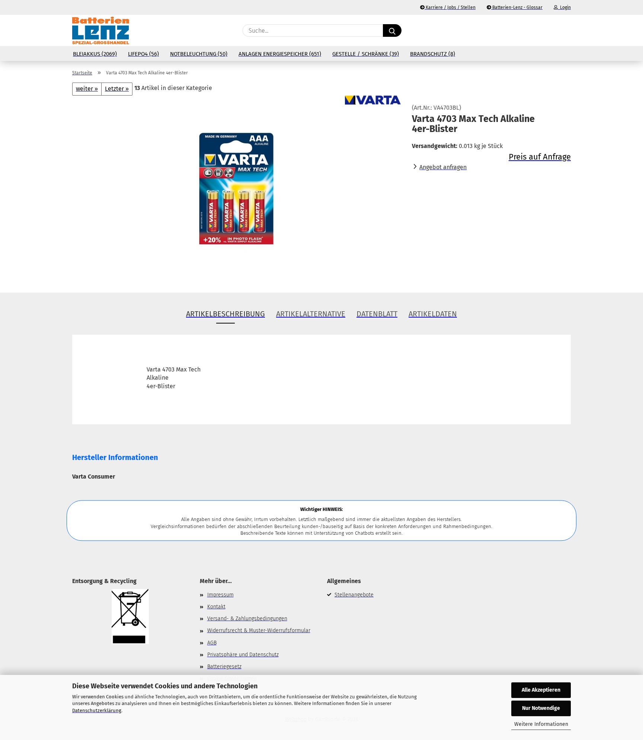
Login (564, 7)
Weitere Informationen (541, 724)
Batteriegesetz (224, 666)
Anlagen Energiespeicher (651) (280, 54)
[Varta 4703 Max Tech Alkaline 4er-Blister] (236, 188)
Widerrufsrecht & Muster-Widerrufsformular (258, 630)
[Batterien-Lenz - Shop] (100, 30)
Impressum (220, 595)
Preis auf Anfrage (540, 157)
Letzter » (117, 88)
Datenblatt (376, 313)
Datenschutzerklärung (96, 710)
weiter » (87, 88)
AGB (212, 643)
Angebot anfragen (443, 167)
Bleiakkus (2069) (95, 54)
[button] (567, 30)
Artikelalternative (310, 313)
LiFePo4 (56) (143, 54)
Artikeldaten (433, 313)
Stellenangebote (354, 595)
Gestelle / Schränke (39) (365, 54)
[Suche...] (392, 30)
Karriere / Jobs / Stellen (450, 7)
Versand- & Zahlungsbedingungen (247, 618)
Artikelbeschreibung (225, 313)
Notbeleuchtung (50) (198, 54)
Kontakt (216, 607)
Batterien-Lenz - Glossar (517, 7)
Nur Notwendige (541, 708)
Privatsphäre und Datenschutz (243, 654)
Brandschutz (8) (432, 54)
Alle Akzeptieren (541, 690)
